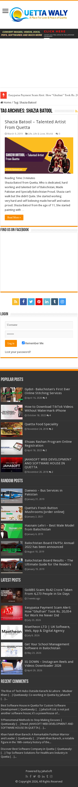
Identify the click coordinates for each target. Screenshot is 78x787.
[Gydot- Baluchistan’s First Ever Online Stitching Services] (12, 394)
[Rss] (15, 301)
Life (30, 133)
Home (7, 102)
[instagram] (62, 301)
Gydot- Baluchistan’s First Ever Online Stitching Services (47, 391)
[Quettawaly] (39, 14)
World (49, 133)
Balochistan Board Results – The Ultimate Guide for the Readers (49, 562)
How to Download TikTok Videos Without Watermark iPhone (49, 409)
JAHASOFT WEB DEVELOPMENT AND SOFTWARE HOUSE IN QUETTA (48, 463)
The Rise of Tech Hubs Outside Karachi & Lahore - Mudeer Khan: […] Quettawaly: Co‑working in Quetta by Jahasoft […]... (36, 694)
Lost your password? (18, 352)
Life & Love (39, 133)
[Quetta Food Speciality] (12, 429)
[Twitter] (31, 301)
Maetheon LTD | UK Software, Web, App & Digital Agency (47, 629)
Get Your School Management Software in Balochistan (47, 646)
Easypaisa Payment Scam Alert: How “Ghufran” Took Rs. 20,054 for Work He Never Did (48, 611)
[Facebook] (23, 301)
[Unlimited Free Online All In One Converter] (39, 33)
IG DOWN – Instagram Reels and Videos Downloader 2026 (49, 664)
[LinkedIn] (46, 301)
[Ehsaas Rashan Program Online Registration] (12, 447)
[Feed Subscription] (76, 111)
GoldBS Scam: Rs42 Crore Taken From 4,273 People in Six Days (48, 592)
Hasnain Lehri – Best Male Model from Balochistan (49, 527)
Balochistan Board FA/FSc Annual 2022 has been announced (49, 545)
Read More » (14, 217)
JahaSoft (46, 771)
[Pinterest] (39, 301)
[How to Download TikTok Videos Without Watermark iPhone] (12, 412)
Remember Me (34, 343)
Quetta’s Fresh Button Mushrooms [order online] (44, 510)
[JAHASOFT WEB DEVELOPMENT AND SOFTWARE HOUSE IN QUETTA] (12, 464)
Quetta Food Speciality (41, 424)
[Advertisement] (39, 66)
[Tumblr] (54, 301)
